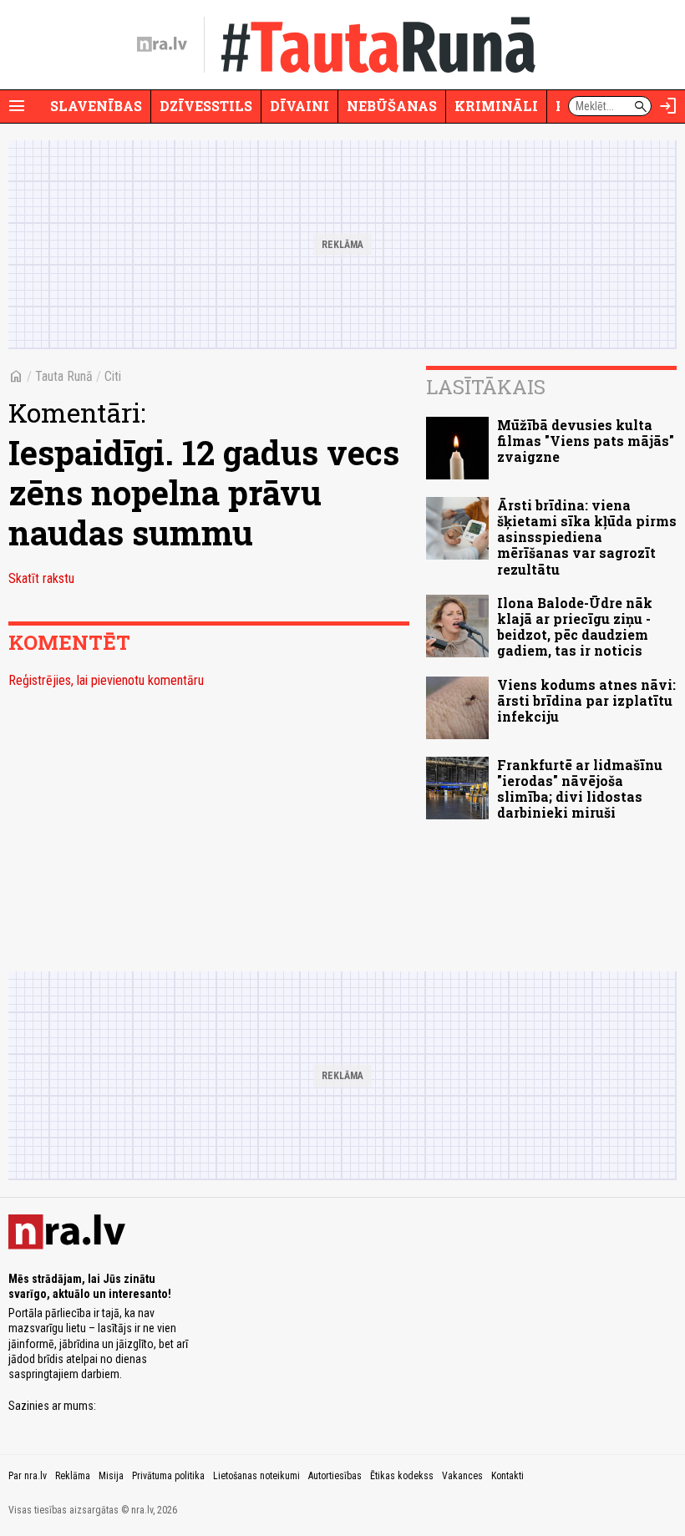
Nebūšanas (392, 105)
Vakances (462, 1476)
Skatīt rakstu (41, 578)
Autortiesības (335, 1476)
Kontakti (507, 1476)
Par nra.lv (27, 1476)
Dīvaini (299, 105)
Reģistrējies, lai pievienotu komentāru (106, 680)
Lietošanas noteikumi (256, 1476)
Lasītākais (485, 386)
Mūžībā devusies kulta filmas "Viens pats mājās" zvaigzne (585, 440)
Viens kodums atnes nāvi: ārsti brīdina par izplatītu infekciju (586, 700)
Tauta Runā (64, 376)
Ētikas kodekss (402, 1476)
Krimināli (496, 105)
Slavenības (96, 105)
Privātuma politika (168, 1476)
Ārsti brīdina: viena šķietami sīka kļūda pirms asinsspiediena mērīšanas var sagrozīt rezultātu (587, 537)
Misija (111, 1476)
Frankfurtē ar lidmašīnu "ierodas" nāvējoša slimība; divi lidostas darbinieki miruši (579, 789)
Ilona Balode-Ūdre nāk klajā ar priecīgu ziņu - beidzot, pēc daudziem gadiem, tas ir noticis (574, 627)
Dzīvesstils (206, 105)
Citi (112, 376)
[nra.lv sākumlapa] (162, 44)
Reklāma (72, 1476)
